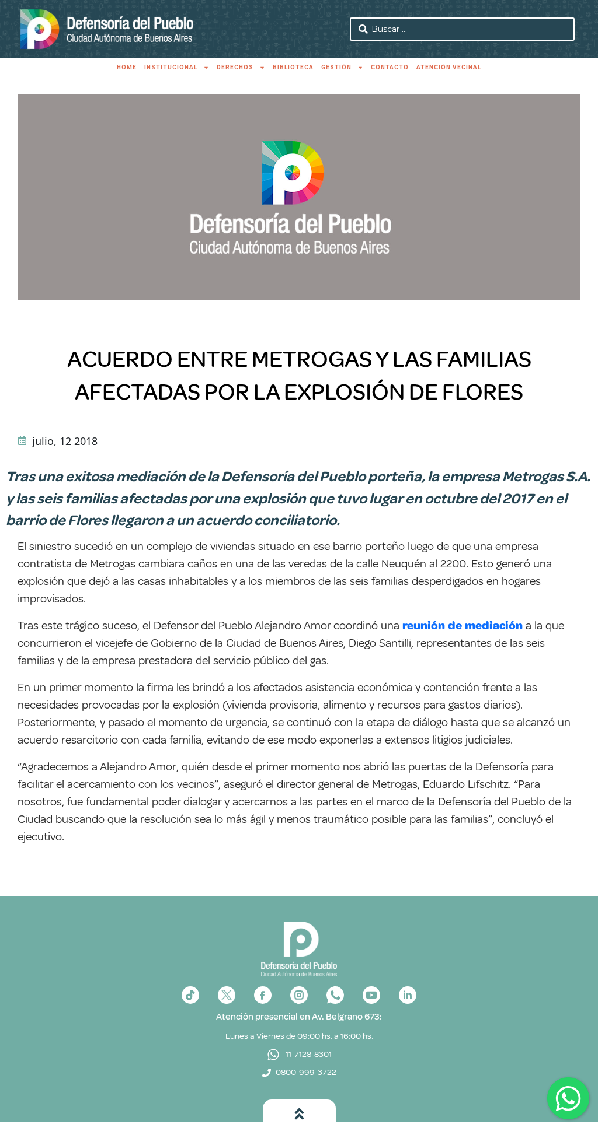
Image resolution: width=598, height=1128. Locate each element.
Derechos (235, 67)
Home (127, 67)
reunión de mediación (462, 625)
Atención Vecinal (448, 67)
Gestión (336, 67)
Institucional (170, 67)
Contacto (390, 67)
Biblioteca (293, 67)
